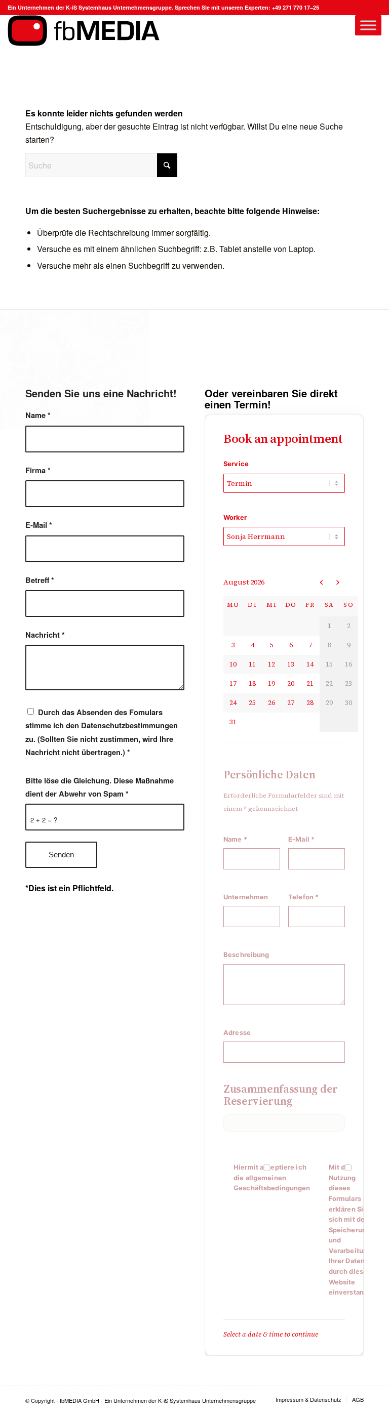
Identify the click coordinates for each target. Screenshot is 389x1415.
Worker (235, 517)
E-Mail (38, 524)
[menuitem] (308, 1399)
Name (38, 415)
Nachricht (45, 634)
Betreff (39, 580)
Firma (38, 470)
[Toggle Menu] (368, 25)
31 (233, 722)
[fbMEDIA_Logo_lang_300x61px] (84, 45)
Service (236, 464)
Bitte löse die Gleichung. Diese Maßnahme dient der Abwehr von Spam (99, 787)
